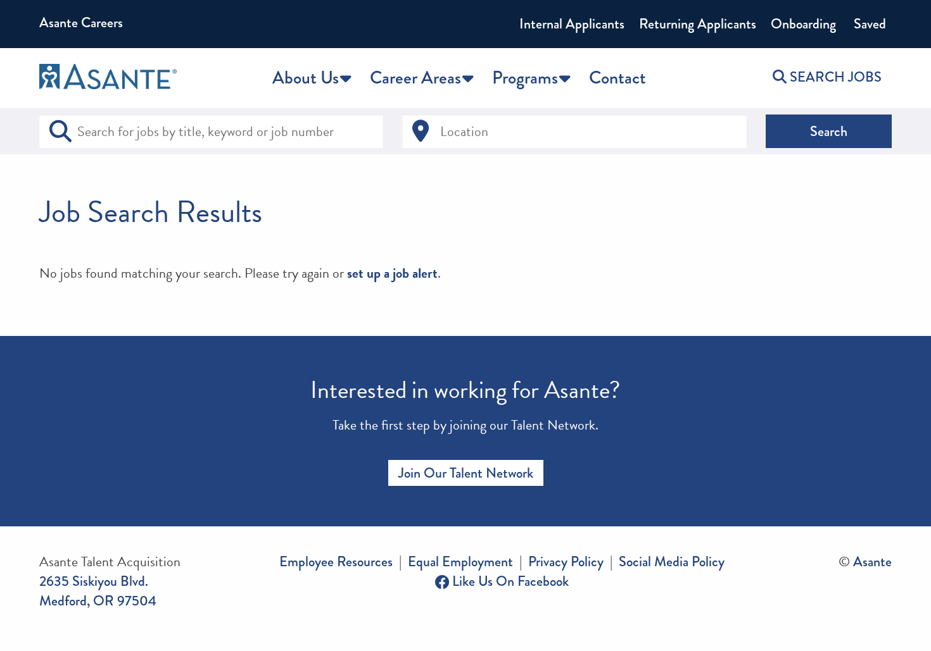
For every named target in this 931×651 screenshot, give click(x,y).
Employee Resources (336, 561)
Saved (868, 24)
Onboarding (803, 24)
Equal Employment (460, 561)
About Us (305, 77)
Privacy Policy (566, 561)
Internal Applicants (571, 24)
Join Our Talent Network (465, 473)
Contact (617, 77)
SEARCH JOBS (834, 77)
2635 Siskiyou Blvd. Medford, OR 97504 (97, 591)
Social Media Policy (672, 561)
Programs (525, 77)
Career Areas (415, 77)
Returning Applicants (697, 24)
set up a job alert (392, 273)
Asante (872, 561)
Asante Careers (81, 22)
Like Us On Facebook (509, 581)
